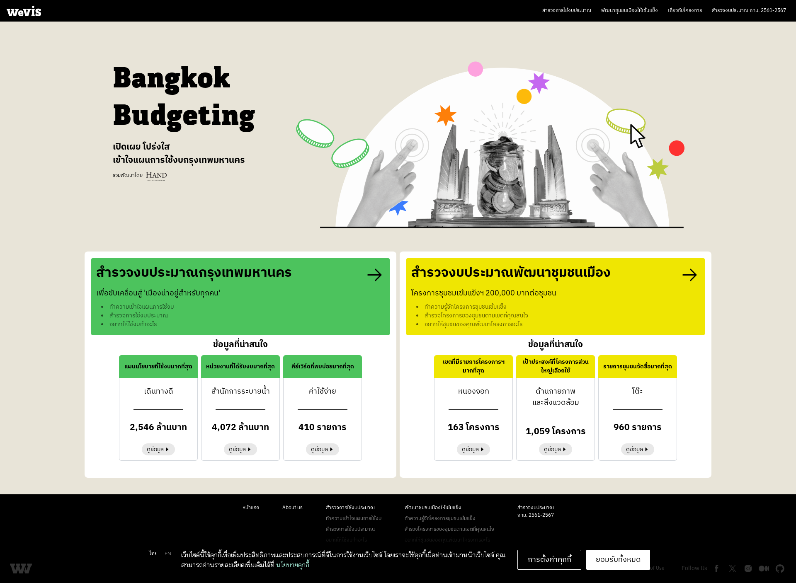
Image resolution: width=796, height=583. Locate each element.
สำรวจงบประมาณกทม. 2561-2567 (535, 511)
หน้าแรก (251, 508)
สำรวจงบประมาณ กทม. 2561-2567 (749, 11)
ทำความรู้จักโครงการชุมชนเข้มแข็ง (440, 519)
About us (292, 508)
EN (168, 553)
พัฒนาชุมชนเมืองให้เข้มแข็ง (629, 11)
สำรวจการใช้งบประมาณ (566, 11)
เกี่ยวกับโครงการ (685, 11)
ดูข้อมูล (155, 449)
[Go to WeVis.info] (24, 11)
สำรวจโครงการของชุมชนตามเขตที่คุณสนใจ (449, 529)
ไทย (153, 553)
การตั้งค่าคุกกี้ (549, 560)
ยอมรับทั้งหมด (618, 560)
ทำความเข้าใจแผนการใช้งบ (353, 519)
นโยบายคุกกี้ (292, 565)
